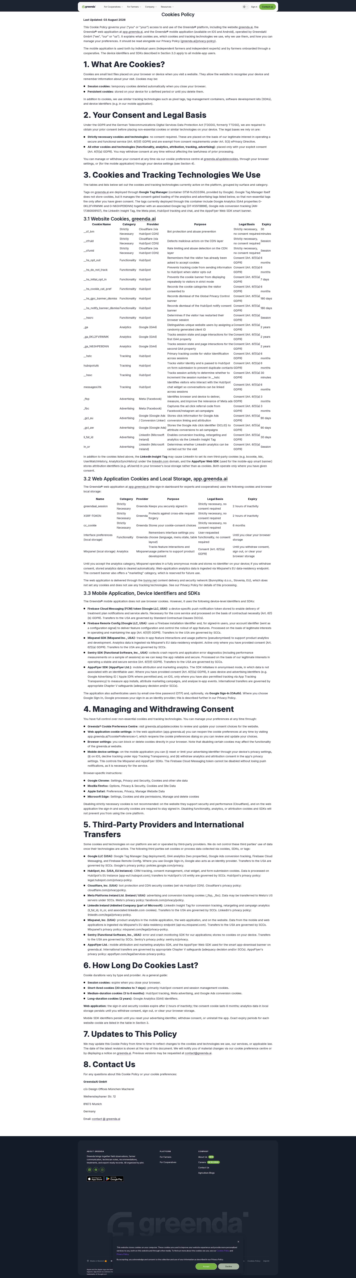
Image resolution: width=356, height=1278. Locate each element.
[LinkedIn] (89, 1169)
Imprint (266, 1261)
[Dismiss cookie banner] (238, 1242)
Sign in (254, 6)
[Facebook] (95, 1169)
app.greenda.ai (133, 31)
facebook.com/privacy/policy (164, 900)
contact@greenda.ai (198, 1053)
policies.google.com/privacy (164, 865)
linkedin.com (160, 461)
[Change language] (245, 6)
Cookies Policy (223, 1250)
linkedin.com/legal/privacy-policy (109, 914)
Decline (228, 1266)
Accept (206, 1266)
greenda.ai (246, 27)
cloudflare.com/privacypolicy (107, 890)
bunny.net (150, 580)
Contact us (267, 6)
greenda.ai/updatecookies (221, 159)
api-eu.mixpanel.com (191, 924)
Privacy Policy (122, 1254)
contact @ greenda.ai (106, 1119)
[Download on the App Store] (95, 1179)
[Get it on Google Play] (114, 1179)
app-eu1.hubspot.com (134, 875)
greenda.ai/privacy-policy (198, 41)
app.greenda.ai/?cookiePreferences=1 (113, 736)
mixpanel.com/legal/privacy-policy (145, 929)
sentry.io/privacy (177, 939)
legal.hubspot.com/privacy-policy (109, 880)
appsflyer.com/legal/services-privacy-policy (136, 954)
